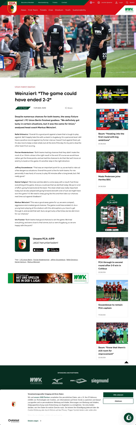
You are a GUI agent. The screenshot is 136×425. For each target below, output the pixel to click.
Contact (64, 2)
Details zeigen (33, 421)
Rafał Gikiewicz (72, 260)
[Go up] (126, 361)
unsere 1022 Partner (42, 397)
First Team (33, 10)
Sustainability (79, 10)
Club (51, 10)
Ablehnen (118, 401)
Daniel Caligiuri (20, 262)
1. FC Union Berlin (26, 260)
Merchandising (43, 2)
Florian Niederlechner (41, 260)
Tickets (54, 2)
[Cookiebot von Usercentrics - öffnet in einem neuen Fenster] (13, 420)
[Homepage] (12, 7)
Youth (68, 10)
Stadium (59, 10)
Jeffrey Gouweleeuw (58, 260)
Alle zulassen (118, 395)
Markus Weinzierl (33, 262)
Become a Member (27, 2)
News (23, 10)
